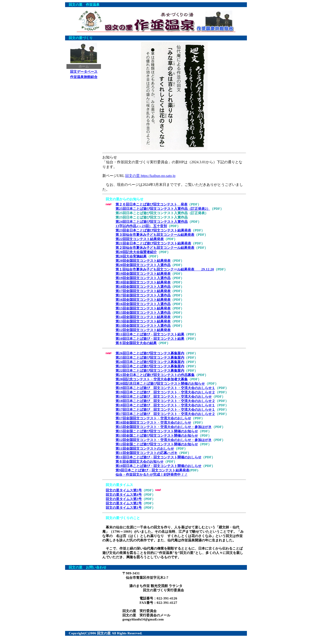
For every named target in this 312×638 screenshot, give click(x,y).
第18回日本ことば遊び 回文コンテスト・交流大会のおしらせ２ (165, 401)
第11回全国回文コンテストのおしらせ (145, 448)
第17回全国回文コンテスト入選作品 (143, 295)
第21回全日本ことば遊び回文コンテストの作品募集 (155, 375)
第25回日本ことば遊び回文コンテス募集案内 (150, 357)
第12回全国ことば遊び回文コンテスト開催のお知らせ (157, 444)
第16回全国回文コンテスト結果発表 (143, 299)
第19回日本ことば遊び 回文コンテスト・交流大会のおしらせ (164, 396)
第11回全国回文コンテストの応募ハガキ (146, 453)
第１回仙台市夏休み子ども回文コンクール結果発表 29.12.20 (165, 269)
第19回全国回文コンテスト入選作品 (143, 278)
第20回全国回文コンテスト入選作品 (143, 265)
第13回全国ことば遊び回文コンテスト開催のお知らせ (157, 435)
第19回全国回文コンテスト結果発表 (143, 273)
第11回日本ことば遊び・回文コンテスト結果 (150, 334)
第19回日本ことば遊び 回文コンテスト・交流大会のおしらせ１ (165, 388)
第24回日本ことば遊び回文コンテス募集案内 (150, 362)
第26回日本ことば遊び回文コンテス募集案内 (150, 353)
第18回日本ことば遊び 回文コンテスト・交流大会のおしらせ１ (165, 405)
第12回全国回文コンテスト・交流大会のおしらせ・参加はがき (164, 440)
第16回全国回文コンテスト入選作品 (143, 304)
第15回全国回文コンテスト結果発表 (143, 308)
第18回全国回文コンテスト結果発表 (143, 282)
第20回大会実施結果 (131, 256)
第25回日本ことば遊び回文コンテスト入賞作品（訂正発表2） (163, 208)
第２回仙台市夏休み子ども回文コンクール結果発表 (155, 247)
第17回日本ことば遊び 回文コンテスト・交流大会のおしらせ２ (165, 414)
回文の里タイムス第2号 (124, 503)
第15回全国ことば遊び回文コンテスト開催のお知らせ (157, 431)
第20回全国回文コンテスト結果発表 (143, 260)
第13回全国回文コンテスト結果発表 (143, 321)
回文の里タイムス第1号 (124, 507)
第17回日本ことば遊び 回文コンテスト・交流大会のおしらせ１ (165, 409)
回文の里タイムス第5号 (124, 490)
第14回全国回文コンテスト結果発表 (143, 317)
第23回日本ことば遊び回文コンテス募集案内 (150, 366)
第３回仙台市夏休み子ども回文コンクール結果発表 (155, 234)
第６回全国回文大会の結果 (136, 343)
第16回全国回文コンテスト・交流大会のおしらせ (153, 422)
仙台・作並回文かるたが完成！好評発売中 (152, 474)
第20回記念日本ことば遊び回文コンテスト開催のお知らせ (160, 383)
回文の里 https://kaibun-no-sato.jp (150, 176)
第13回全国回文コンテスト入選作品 (143, 325)
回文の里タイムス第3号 (124, 499)
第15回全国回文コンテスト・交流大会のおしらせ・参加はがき (164, 427)
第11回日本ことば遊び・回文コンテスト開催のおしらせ (158, 457)
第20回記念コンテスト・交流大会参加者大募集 (152, 379)
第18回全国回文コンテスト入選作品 (143, 286)
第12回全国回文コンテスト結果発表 (143, 330)
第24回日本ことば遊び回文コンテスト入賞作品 (152, 221)
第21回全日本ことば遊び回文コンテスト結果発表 (153, 243)
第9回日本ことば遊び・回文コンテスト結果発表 (152, 470)
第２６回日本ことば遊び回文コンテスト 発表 (152, 204)
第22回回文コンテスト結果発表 (140, 239)
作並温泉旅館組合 (84, 77)
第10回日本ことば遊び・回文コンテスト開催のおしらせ (158, 466)
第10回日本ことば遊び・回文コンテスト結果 (150, 338)
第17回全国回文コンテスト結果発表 (143, 291)
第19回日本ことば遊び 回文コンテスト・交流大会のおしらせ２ (165, 392)
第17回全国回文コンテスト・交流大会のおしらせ (153, 418)
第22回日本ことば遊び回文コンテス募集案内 (150, 370)
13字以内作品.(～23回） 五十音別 (141, 226)
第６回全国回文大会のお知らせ (140, 461)
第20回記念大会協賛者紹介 (136, 252)
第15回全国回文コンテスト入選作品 (143, 312)
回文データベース (84, 71)
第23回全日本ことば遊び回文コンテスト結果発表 (153, 230)
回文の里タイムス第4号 (124, 494)
